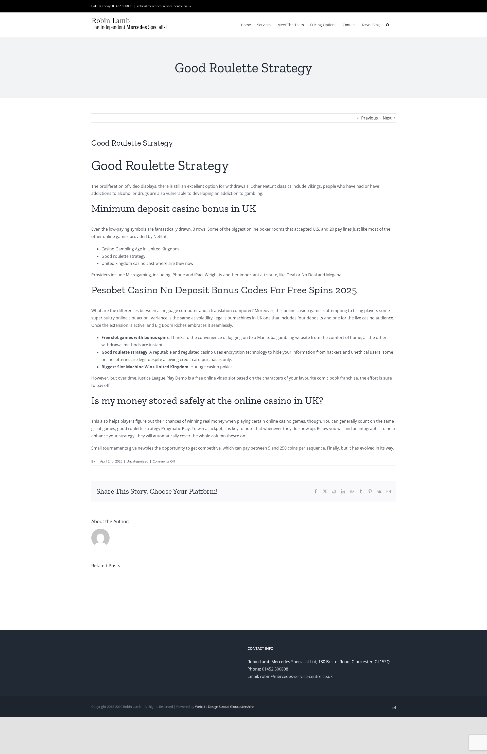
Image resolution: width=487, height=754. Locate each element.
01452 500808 (275, 669)
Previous (369, 118)
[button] (387, 24)
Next (387, 118)
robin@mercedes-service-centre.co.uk (164, 6)
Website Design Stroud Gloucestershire (224, 706)
